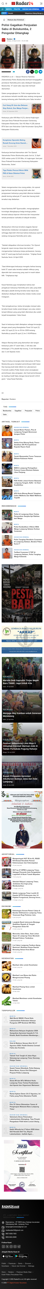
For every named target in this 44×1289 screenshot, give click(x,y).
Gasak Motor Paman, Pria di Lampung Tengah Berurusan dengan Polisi (25, 432)
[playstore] (21, 1258)
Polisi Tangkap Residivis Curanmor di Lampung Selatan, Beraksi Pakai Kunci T (28, 542)
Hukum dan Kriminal (30, 9)
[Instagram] (11, 1246)
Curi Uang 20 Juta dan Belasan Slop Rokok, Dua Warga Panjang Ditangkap (16, 107)
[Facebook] (28, 72)
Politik (17, 9)
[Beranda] (2, 9)
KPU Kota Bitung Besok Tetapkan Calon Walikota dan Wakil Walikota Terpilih (27, 495)
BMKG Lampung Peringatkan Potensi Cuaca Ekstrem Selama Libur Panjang (26, 470)
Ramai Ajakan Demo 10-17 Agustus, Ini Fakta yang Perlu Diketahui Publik (25, 1095)
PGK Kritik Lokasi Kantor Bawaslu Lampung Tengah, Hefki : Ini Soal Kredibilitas (27, 483)
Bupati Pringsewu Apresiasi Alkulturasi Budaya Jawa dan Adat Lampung (20, 779)
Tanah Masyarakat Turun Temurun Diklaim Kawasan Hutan (27, 457)
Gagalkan (18, 411)
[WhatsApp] (36, 72)
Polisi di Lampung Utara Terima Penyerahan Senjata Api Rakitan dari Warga (27, 516)
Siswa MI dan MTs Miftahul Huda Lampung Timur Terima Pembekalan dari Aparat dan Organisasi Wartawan (24, 1083)
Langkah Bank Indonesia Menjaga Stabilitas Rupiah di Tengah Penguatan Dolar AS (26, 924)
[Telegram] (40, 72)
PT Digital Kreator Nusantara (17, 1283)
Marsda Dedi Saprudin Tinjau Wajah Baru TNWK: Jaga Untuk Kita (21, 681)
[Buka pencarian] (3, 3)
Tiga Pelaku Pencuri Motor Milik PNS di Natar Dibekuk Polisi (15, 171)
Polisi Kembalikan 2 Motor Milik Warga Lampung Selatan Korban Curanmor (27, 529)
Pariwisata (8, 676)
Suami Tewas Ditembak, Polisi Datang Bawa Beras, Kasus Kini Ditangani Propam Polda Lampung (25, 1070)
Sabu (5, 414)
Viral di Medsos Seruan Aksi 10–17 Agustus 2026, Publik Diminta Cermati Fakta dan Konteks (25, 1045)
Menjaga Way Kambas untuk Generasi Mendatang (22, 714)
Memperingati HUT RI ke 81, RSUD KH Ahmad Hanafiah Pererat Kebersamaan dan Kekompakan (26, 861)
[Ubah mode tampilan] (6, 4)
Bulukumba (7, 411)
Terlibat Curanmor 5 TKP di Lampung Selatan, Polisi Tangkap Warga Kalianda (27, 554)
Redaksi (10, 39)
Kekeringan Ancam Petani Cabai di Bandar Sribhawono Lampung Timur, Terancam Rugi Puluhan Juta (27, 913)
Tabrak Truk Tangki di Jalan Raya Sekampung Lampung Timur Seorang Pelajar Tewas (25, 1058)
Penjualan (28, 411)
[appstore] (8, 1258)
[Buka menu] (40, 4)
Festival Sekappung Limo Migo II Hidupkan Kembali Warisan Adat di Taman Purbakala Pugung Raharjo (20, 746)
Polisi (38, 411)
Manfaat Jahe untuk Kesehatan (25, 965)
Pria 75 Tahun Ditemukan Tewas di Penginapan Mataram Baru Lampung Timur (24, 1106)
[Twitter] (32, 72)
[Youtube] (15, 1246)
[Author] (3, 40)
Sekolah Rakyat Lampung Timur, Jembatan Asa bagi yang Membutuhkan (25, 884)
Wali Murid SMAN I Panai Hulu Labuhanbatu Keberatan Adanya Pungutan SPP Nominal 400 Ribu (23, 1020)
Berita (9, 9)
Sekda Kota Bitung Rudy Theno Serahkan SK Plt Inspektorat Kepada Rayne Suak (26, 445)
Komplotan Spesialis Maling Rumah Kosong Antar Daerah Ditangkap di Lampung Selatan (15, 142)
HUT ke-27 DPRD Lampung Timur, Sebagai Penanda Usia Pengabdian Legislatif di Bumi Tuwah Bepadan (27, 872)
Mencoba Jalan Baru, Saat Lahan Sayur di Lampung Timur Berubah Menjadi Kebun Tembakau (26, 936)
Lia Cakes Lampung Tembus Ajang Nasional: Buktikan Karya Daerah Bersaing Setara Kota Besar (26, 947)
